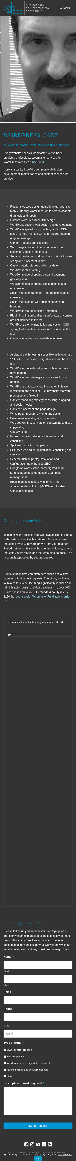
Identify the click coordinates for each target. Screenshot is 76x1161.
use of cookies (65, 1154)
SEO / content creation (19, 1049)
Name (9, 956)
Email (8, 992)
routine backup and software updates (27, 1069)
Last (6, 985)
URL (7, 1025)
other (10, 1076)
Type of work (13, 1042)
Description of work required (24, 1083)
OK (38, 1158)
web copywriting (16, 1056)
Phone (8, 1008)
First (6, 971)
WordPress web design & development (28, 1063)
